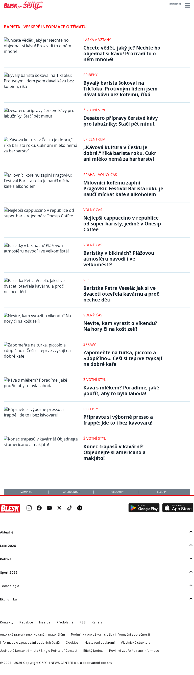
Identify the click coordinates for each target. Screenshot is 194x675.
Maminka (26, 492)
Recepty (90, 408)
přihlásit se (175, 3)
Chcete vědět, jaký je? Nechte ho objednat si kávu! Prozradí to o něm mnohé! (121, 53)
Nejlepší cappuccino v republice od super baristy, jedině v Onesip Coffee (122, 223)
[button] (186, 5)
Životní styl (94, 109)
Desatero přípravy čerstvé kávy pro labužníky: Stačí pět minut (120, 120)
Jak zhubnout (71, 492)
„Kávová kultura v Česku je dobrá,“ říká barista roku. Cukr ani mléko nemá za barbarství (119, 153)
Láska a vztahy (97, 39)
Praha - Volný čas (100, 174)
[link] (29, 508)
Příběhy (90, 74)
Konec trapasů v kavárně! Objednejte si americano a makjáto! (114, 452)
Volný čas (92, 209)
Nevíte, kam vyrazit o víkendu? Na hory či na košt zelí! (120, 326)
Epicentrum (94, 139)
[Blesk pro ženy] (23, 8)
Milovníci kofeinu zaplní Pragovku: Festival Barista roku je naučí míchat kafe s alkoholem (123, 188)
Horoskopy (117, 492)
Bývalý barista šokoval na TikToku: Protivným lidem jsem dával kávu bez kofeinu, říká (120, 88)
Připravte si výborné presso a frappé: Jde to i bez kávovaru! (118, 419)
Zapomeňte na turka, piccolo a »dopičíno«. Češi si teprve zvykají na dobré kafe (122, 358)
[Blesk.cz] (10, 508)
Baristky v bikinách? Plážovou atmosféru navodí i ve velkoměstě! (118, 258)
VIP (85, 279)
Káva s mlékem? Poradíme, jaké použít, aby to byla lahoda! (121, 390)
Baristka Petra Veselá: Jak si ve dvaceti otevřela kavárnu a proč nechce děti (121, 294)
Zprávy (89, 344)
